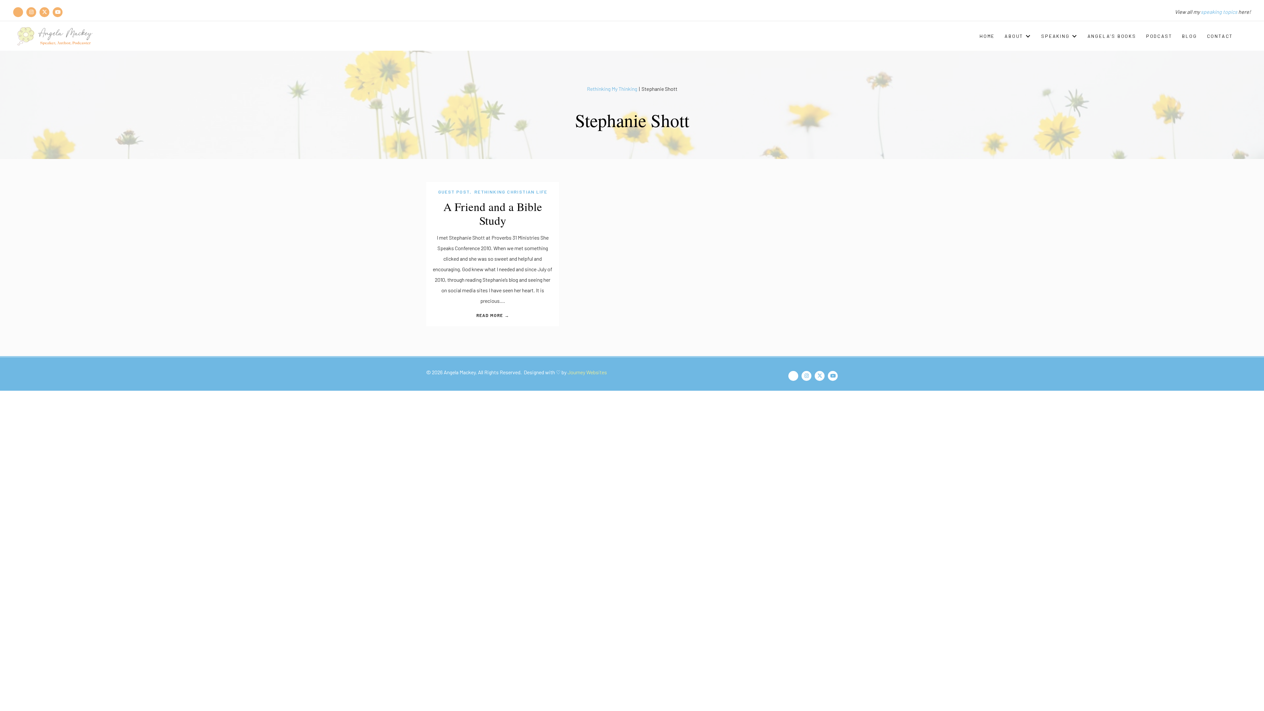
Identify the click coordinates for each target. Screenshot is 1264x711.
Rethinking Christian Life (510, 192)
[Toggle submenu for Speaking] (1074, 36)
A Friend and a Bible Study (492, 213)
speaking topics (1219, 12)
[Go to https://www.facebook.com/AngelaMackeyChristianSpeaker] (18, 12)
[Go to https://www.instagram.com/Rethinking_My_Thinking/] (31, 12)
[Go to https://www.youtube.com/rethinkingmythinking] (58, 12)
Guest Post (454, 192)
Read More (492, 315)
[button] (1245, 36)
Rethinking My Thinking (612, 89)
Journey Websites (587, 372)
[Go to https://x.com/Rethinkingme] (44, 12)
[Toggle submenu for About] (1028, 36)
